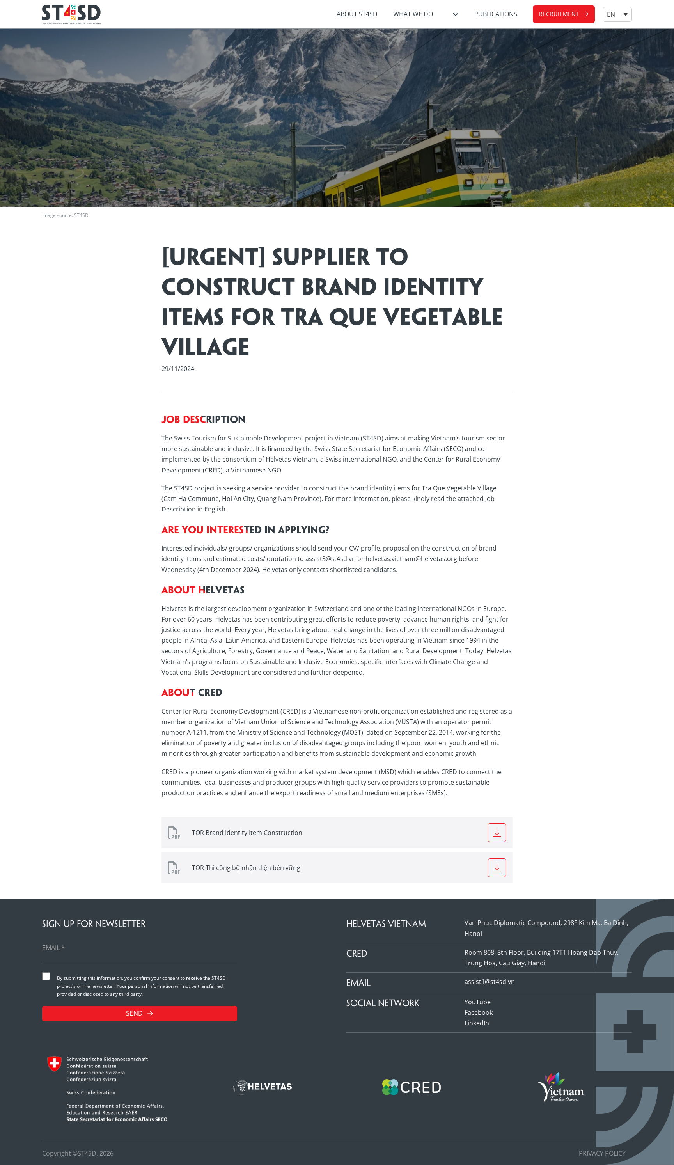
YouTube (478, 1002)
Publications (495, 14)
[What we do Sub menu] (455, 14)
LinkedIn (477, 1023)
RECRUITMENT (559, 14)
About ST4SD (357, 14)
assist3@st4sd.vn (330, 558)
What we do (413, 14)
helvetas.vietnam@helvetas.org (411, 558)
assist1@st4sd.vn (490, 981)
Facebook (479, 1012)
